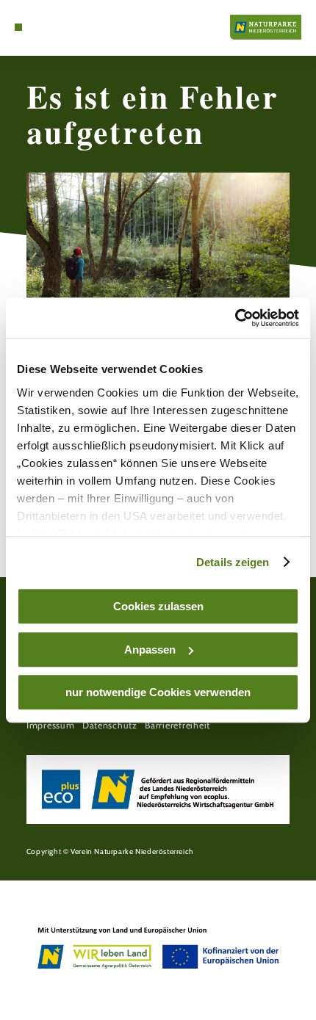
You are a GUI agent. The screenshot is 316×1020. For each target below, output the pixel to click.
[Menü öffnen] (18, 27)
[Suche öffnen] (41, 27)
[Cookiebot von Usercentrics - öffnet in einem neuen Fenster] (234, 318)
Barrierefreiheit (177, 725)
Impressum (50, 725)
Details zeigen (232, 562)
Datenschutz (109, 725)
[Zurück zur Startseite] (265, 27)
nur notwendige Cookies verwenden (158, 692)
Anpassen (150, 649)
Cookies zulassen (158, 606)
